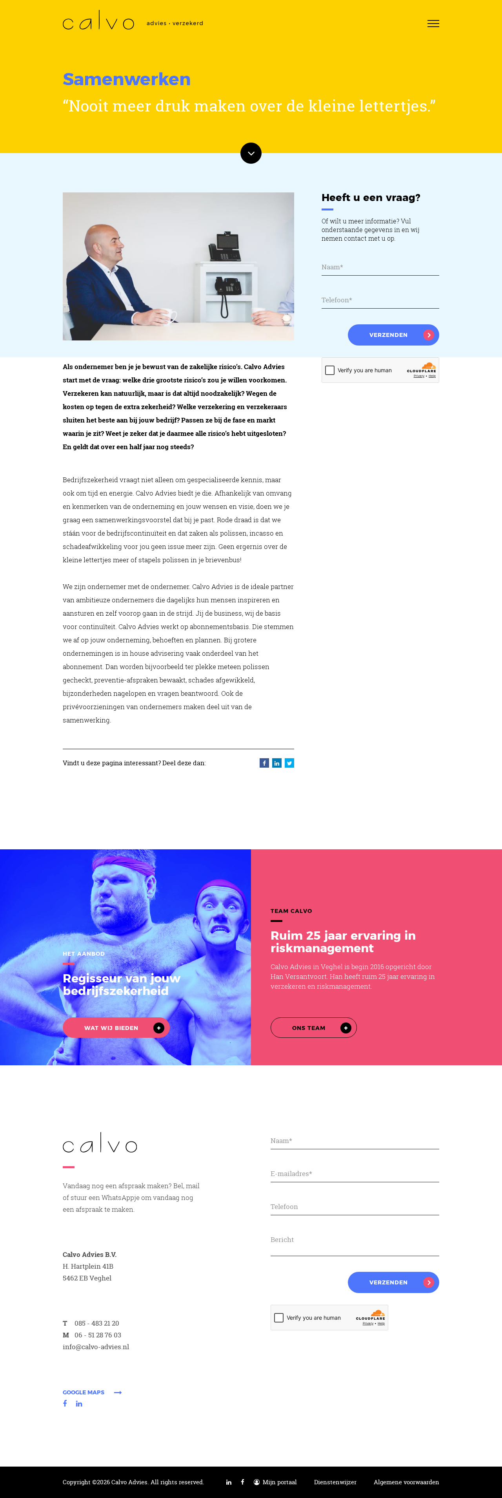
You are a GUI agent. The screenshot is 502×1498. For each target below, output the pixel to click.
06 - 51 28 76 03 (98, 1334)
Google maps (83, 1393)
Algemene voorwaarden (406, 1482)
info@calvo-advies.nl (96, 1346)
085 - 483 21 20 (97, 1323)
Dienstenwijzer (335, 1482)
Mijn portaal (278, 1482)
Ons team (309, 1028)
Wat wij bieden (111, 1028)
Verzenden (388, 335)
